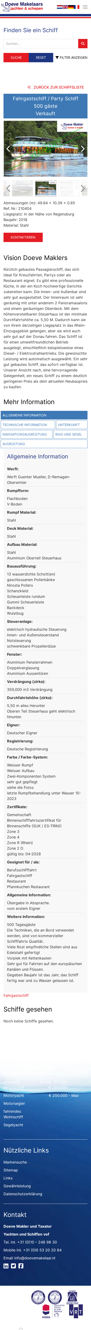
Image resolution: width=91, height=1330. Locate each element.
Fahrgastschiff (16, 995)
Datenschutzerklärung (23, 1193)
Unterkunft (69, 425)
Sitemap (11, 1170)
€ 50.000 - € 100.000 (68, 1074)
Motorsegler (14, 1103)
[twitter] (14, 1266)
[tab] (71, 424)
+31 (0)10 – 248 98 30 (37, 1242)
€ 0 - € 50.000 (62, 1066)
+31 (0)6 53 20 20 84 (42, 1250)
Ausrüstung (14, 444)
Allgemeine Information (24, 415)
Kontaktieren (23, 237)
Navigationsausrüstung (25, 434)
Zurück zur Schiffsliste (59, 87)
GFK (43, 1074)
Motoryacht (14, 1095)
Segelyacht (13, 1124)
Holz (44, 1066)
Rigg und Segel (68, 434)
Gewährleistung (17, 1186)
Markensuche (15, 1162)
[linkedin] (7, 1266)
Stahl (44, 1082)
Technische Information (25, 425)
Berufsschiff (14, 1074)
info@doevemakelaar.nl (34, 1258)
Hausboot (12, 1066)
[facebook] (21, 1266)
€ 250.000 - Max (64, 1095)
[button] (85, 7)
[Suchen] (83, 43)
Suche (16, 57)
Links (8, 1178)
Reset (41, 57)
